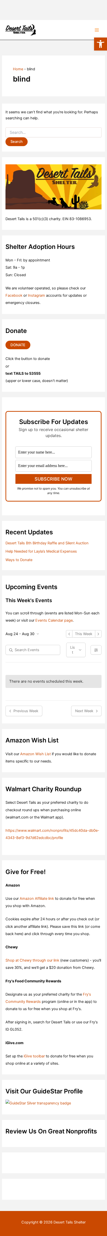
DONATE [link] (17, 345)
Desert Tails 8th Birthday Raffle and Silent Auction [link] (47, 543)
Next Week (84, 711)
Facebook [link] (13, 295)
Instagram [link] (36, 295)
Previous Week (25, 711)
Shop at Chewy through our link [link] (32, 960)
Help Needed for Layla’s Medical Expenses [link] (41, 551)
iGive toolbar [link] (34, 1056)
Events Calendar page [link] (54, 620)
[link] (100, 44)
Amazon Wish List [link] (35, 754)
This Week (83, 634)
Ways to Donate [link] (18, 560)
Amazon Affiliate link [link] (37, 898)
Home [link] (18, 69)
